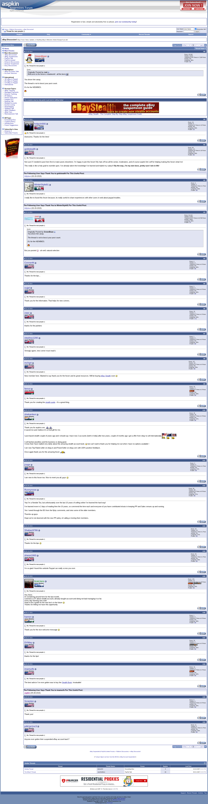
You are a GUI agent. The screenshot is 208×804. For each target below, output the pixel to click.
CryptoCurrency (10, 121)
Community (86, 34)
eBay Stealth (106, 376)
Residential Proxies (119, 800)
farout (27, 388)
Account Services (10, 73)
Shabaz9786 (31, 530)
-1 (195, 318)
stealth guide (50, 402)
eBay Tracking (10, 90)
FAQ (48, 34)
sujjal (27, 288)
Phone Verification (11, 98)
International (9, 84)
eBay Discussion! (28, 29)
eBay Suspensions (11, 56)
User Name (180, 29)
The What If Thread (30, 772)
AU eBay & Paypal (11, 81)
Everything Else (10, 120)
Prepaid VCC (9, 99)
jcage (27, 464)
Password (179, 31)
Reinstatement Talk (11, 114)
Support (183, 793)
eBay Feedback (10, 110)
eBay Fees (8, 112)
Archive (200, 793)
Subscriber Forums (11, 133)
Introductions (9, 123)
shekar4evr (30, 414)
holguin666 (40, 123)
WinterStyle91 (41, 184)
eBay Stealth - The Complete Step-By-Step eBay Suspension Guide (115, 114)
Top (205, 793)
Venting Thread (28, 769)
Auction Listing (9, 105)
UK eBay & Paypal (11, 79)
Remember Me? (201, 29)
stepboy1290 (31, 338)
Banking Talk (9, 101)
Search (190, 34)
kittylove (27, 176)
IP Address (8, 96)
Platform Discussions (16, 29)
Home (6, 29)
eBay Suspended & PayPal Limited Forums (102, 751)
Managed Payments (12, 92)
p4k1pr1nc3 (30, 726)
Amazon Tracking (10, 94)
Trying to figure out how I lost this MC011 (107, 757)
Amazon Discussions (11, 62)
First (184, 45)
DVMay (28, 642)
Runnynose (30, 489)
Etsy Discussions (11, 65)
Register (20, 34)
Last (202, 45)
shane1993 (30, 555)
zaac (26, 313)
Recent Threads (144, 34)
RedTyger (110, 802)
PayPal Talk (9, 58)
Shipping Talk (9, 108)
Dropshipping (9, 107)
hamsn (28, 617)
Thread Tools (199, 48)
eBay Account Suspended (127, 757)
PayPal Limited (10, 60)
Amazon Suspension (11, 64)
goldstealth (30, 149)
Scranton (29, 701)
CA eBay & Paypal (11, 83)
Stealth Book (67, 682)
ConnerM (29, 262)
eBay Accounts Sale (12, 71)
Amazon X (8, 131)
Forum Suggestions (11, 125)
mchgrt (28, 363)
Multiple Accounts (11, 103)
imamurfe (29, 669)
